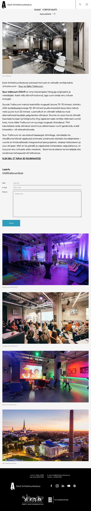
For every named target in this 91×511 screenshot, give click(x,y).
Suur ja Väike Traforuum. (31, 86)
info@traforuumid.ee (12, 173)
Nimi (3, 183)
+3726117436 (57, 477)
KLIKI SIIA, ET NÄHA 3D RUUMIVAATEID (21, 158)
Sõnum (4, 192)
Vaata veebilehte (45, 14)
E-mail (4, 187)
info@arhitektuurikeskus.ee (61, 475)
